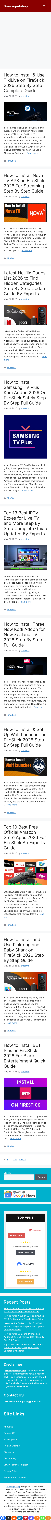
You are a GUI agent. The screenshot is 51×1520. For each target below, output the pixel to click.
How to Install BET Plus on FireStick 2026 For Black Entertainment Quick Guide (24, 1056)
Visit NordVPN (25, 1282)
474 (15, 1159)
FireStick (11, 161)
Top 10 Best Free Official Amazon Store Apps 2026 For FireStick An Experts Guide (25, 837)
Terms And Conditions (15, 1477)
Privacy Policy (10, 1471)
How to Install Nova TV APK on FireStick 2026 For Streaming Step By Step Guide (24, 183)
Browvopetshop (16, 6)
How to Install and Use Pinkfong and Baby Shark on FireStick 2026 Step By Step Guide (24, 950)
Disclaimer (9, 1452)
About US (8, 1427)
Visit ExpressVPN (25, 1252)
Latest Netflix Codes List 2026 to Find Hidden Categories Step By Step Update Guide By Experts (25, 283)
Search (7, 1173)
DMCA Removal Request (16, 1465)
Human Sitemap (12, 1446)
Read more (32, 153)
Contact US (9, 1433)
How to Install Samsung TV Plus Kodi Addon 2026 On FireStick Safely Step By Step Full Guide (25, 392)
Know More (22, 1386)
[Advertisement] (25, 40)
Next (22, 1159)
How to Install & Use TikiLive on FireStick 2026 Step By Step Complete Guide (24, 82)
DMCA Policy (10, 1458)
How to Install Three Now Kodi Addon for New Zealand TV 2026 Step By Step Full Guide (24, 634)
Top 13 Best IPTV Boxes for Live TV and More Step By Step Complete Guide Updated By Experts (25, 523)
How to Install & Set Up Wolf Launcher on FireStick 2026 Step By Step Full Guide (25, 737)
